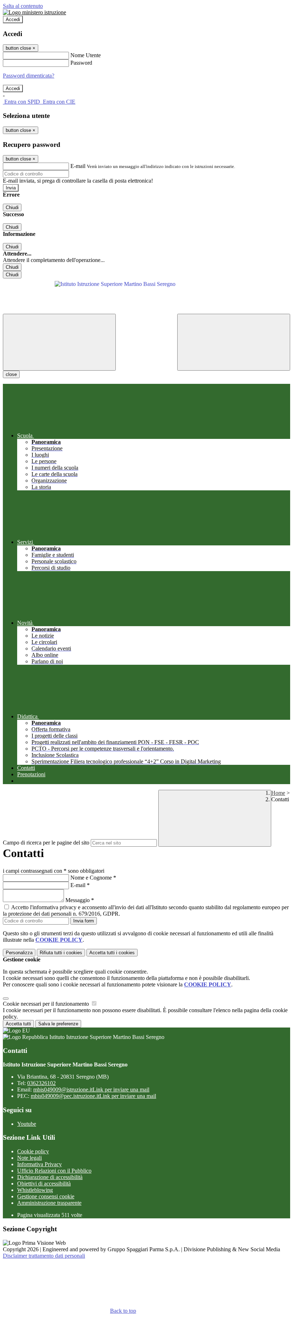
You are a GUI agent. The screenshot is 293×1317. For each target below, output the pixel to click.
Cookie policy (33, 1151)
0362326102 (41, 1083)
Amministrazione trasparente (49, 1203)
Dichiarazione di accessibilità (50, 1177)
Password (81, 63)
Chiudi (12, 207)
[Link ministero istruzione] (34, 12)
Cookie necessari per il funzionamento (46, 1004)
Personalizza (19, 952)
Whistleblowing (35, 1190)
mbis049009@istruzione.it (91, 1089)
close (11, 374)
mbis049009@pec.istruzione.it (93, 1096)
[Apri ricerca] (233, 342)
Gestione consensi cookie (45, 1196)
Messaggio (79, 900)
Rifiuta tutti (61, 952)
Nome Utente (85, 55)
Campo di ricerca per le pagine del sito (46, 843)
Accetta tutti (112, 952)
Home (278, 793)
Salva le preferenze (58, 1023)
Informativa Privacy (39, 1164)
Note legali (29, 1158)
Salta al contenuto (23, 6)
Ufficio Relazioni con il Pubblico (54, 1171)
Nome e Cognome (93, 878)
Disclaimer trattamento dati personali (44, 1256)
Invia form (83, 921)
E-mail (77, 166)
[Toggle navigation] (59, 342)
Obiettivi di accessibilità (44, 1183)
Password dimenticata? (28, 76)
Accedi (13, 19)
